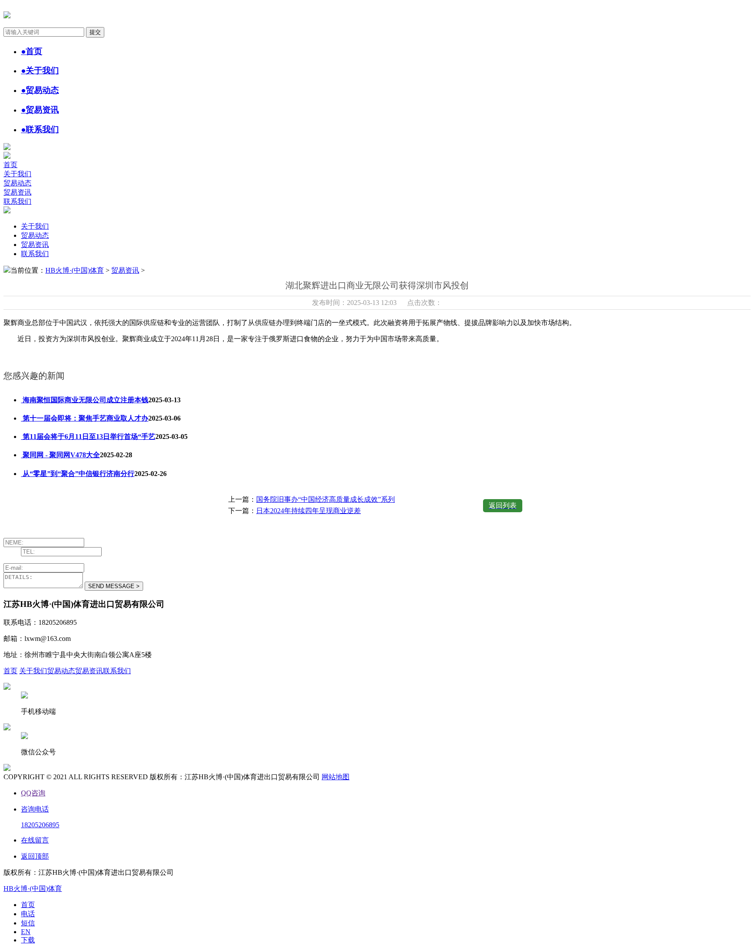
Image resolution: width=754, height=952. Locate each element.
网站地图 (336, 777)
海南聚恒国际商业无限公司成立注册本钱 (84, 400)
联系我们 (17, 201)
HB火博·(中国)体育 (74, 270)
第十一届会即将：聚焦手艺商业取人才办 (84, 418)
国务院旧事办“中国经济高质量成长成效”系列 (325, 499)
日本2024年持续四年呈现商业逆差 (308, 510)
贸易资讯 (17, 192)
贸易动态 (17, 183)
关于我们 (17, 174)
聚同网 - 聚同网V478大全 (60, 455)
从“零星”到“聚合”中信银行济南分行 (77, 473)
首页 (10, 164)
